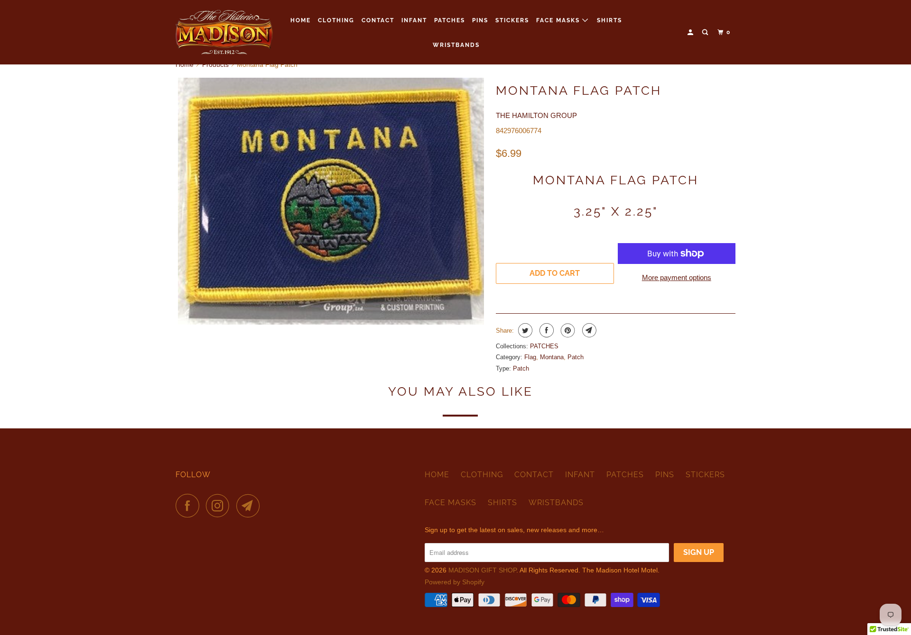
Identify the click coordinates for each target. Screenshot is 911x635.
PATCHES (449, 20)
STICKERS (512, 20)
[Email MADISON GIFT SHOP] (250, 505)
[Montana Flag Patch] (331, 201)
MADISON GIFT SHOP (482, 570)
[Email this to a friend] (588, 330)
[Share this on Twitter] (524, 330)
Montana (552, 357)
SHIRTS (609, 20)
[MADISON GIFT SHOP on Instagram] (220, 505)
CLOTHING (336, 20)
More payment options (676, 277)
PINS (480, 20)
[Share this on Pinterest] (566, 330)
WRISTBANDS (456, 45)
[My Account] (691, 32)
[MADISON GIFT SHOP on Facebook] (190, 505)
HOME (300, 20)
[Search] (706, 32)
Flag (530, 357)
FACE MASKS (559, 20)
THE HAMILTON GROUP (536, 115)
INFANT (414, 20)
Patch (575, 357)
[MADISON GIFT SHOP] (224, 32)
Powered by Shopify (454, 582)
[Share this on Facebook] (545, 330)
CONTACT (378, 20)
